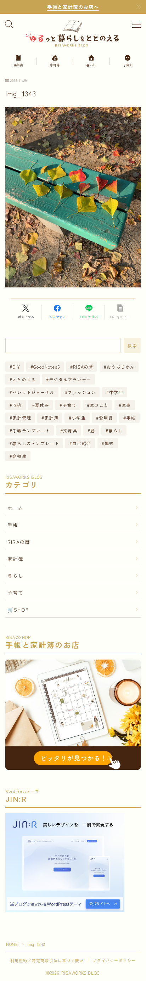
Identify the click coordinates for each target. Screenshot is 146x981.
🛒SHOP (18, 609)
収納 (17, 405)
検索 (132, 345)
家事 (126, 405)
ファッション (82, 392)
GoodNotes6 (46, 367)
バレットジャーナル (33, 392)
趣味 (109, 443)
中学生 (116, 392)
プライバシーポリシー (114, 960)
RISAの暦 (83, 367)
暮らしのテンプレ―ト (35, 443)
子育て (69, 405)
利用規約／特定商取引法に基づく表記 (47, 960)
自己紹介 (82, 443)
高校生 (19, 456)
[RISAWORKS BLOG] (73, 33)
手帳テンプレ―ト (31, 430)
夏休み (42, 405)
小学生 (79, 418)
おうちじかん (121, 367)
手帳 (130, 418)
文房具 (70, 430)
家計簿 (51, 418)
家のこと (99, 405)
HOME (12, 944)
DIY (16, 367)
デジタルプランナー (70, 379)
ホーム (15, 507)
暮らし (115, 430)
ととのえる (24, 379)
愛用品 (106, 418)
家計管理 (21, 418)
